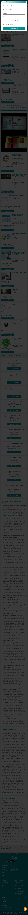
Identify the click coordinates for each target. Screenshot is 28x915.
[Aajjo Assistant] (25, 909)
